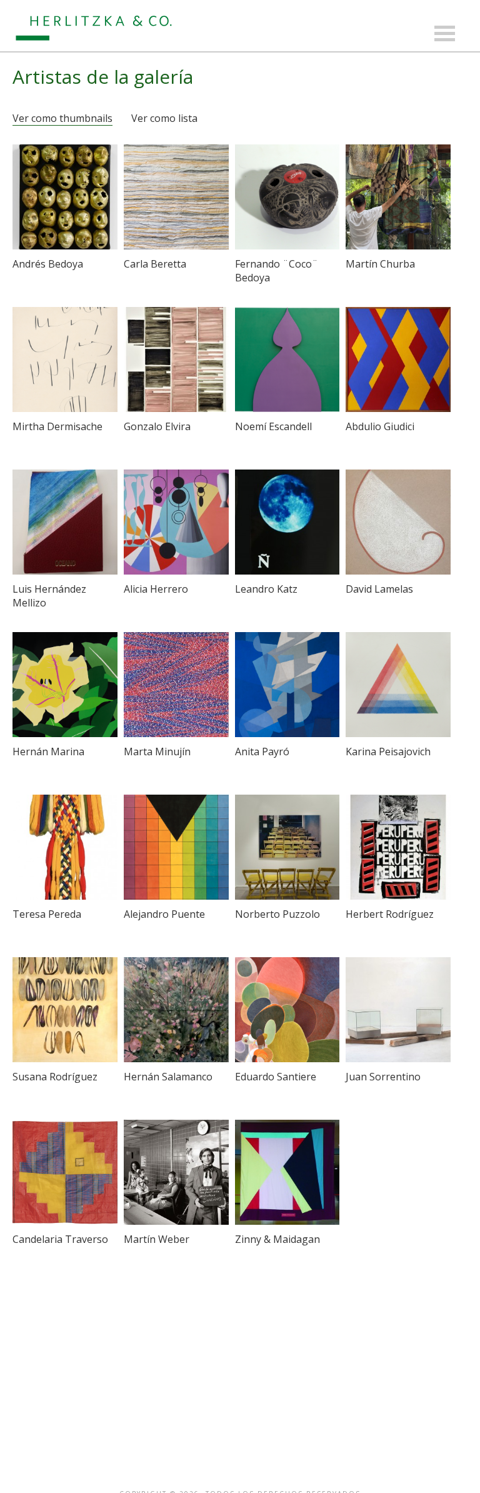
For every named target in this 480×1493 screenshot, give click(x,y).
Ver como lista (164, 118)
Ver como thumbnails (62, 118)
